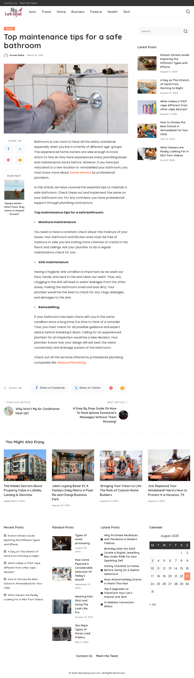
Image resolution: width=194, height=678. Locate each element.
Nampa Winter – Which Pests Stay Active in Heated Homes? (14, 209)
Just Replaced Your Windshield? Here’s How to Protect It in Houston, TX (167, 490)
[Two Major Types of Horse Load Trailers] (61, 634)
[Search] (188, 11)
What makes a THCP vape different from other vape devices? (174, 105)
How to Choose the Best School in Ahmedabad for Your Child (23, 583)
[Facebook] (8, 149)
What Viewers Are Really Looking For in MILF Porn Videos (174, 151)
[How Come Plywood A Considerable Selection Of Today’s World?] (61, 574)
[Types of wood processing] (61, 543)
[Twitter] (20, 149)
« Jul (152, 604)
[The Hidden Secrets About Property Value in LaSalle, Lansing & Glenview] (25, 465)
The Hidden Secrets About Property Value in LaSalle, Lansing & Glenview (23, 490)
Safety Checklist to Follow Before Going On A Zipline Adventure (121, 570)
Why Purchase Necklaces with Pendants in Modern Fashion (121, 539)
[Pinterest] (8, 160)
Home (9, 28)
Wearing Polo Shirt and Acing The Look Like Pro (84, 604)
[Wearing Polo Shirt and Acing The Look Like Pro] (61, 607)
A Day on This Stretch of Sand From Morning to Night (174, 84)
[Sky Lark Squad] (13, 11)
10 (152, 568)
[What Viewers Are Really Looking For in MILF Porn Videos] (147, 154)
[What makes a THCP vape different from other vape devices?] (147, 107)
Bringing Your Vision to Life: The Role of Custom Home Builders (121, 490)
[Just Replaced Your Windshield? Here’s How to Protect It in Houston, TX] (169, 465)
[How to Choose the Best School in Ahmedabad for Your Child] (147, 131)
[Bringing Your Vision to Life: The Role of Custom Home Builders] (121, 465)
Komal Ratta (17, 55)
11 (158, 568)
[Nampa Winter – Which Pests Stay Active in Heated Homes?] (14, 190)
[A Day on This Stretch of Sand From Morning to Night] (147, 86)
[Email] (20, 160)
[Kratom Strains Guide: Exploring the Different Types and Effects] (147, 63)
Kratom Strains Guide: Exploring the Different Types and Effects (22, 540)
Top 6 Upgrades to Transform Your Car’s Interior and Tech (118, 593)
